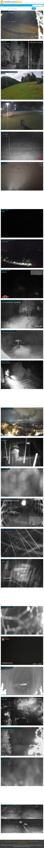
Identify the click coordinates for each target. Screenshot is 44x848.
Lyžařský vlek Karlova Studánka (9, 72)
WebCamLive (11, 2)
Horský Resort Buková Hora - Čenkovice (11, 300)
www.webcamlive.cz (19, 845)
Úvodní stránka (7, 841)
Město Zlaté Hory (5, 270)
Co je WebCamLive (21, 841)
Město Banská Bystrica (7, 408)
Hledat (34, 8)
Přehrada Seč (4, 11)
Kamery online (14, 841)
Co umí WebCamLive (30, 841)
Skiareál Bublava (5, 469)
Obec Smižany (5, 697)
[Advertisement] (22, 199)
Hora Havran (4, 637)
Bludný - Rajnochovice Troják (8, 529)
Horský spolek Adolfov (7, 667)
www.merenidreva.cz (21, 846)
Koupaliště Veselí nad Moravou (9, 499)
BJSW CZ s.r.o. (40, 845)
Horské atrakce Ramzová (7, 331)
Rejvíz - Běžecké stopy (7, 805)
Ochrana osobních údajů (22, 842)
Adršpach (3, 41)
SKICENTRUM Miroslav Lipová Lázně (10, 728)
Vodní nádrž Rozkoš (6, 240)
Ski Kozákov (4, 758)
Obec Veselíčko (5, 361)
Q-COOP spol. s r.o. (32, 845)
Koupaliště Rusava (6, 438)
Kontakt (37, 841)
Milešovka (3, 162)
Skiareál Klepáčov (5, 132)
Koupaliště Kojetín (5, 102)
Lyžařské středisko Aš (7, 607)
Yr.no (30, 846)
